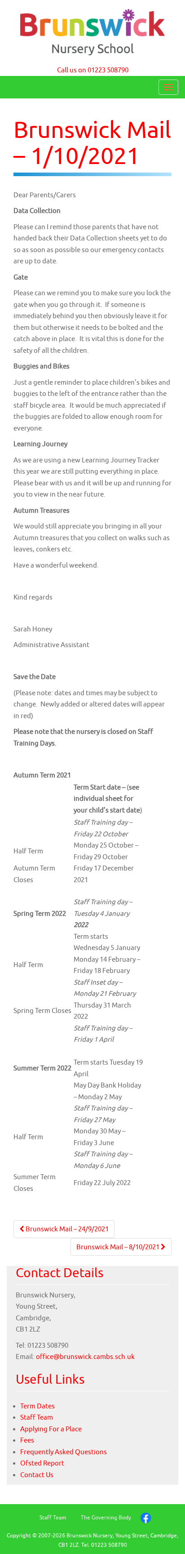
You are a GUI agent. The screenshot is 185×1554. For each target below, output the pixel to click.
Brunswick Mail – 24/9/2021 (66, 1229)
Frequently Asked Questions (63, 1452)
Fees (27, 1440)
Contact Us (36, 1475)
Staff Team (36, 1417)
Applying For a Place (51, 1429)
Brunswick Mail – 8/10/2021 (118, 1247)
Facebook (146, 1518)
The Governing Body (106, 1517)
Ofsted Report (42, 1463)
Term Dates (37, 1406)
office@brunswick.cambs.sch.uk (85, 1356)
